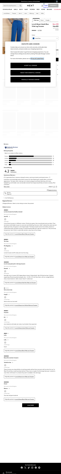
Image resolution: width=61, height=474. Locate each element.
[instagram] (32, 467)
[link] (42, 5)
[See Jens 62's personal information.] (9, 216)
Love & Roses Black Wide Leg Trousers (24, 234)
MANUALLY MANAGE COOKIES (30, 79)
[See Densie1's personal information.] (9, 268)
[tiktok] (28, 467)
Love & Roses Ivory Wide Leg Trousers (24, 256)
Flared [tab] (42, 20)
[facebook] (22, 467)
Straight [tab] (48, 20)
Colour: (33, 35)
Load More (30, 405)
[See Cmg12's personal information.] (9, 294)
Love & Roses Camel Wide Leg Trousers (24, 328)
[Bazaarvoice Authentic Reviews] (11, 147)
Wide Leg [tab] (36, 20)
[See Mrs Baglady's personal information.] (12, 246)
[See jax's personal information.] (7, 317)
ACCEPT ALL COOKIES (30, 65)
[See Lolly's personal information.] (7, 339)
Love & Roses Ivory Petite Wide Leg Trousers (26, 305)
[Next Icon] (30, 5)
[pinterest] (35, 467)
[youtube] (39, 467)
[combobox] (45, 38)
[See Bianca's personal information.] (9, 388)
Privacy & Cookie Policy (37, 58)
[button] (4, 52)
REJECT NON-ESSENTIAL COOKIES (30, 72)
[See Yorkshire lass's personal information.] (12, 362)
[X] (25, 467)
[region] (30, 64)
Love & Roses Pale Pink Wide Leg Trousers (25, 282)
